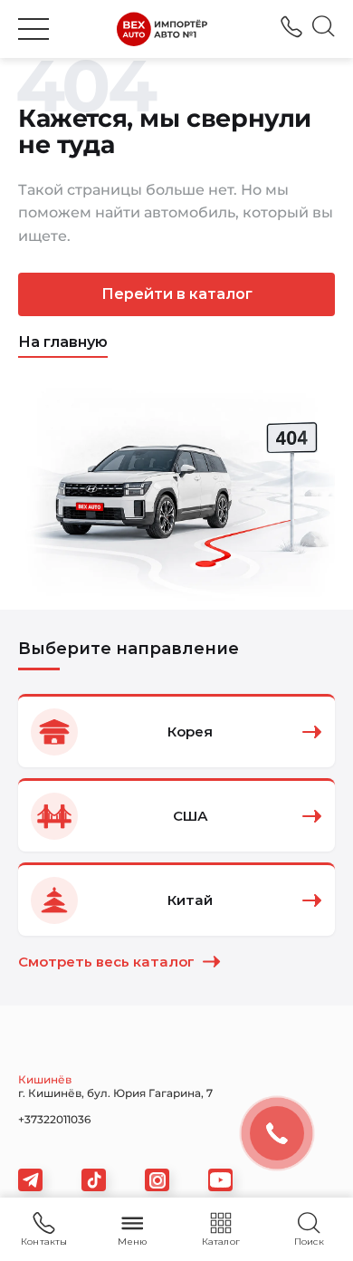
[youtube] (220, 1180)
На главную (63, 342)
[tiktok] (93, 1180)
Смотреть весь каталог (106, 961)
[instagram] (157, 1180)
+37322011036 (291, 26)
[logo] (162, 29)
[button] (33, 29)
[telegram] (30, 1180)
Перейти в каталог (177, 294)
